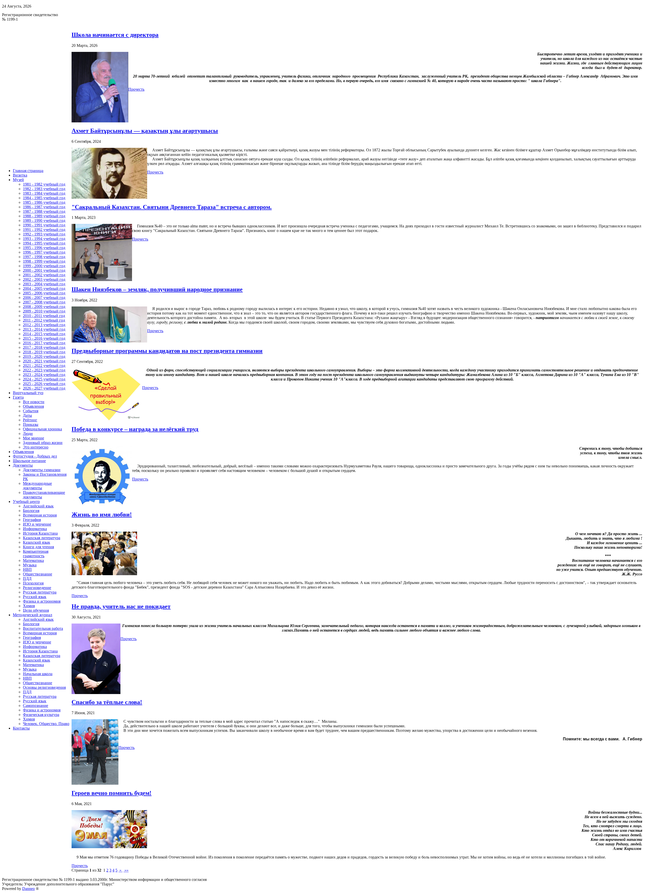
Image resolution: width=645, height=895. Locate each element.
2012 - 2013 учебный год (44, 325)
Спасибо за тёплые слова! (107, 702)
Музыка (30, 565)
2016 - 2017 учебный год (44, 343)
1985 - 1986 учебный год (44, 202)
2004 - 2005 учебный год (44, 288)
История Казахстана (40, 533)
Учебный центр (26, 501)
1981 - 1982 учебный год (44, 184)
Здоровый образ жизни (42, 442)
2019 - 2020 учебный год (44, 356)
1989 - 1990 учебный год (44, 220)
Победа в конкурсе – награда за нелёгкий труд (135, 429)
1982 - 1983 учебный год (44, 189)
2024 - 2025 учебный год (44, 379)
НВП (27, 569)
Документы (23, 465)
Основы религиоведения (44, 687)
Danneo (28, 888)
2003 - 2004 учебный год (44, 284)
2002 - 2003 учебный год (44, 279)
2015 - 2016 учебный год (44, 338)
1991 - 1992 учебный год (44, 229)
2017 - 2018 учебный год (44, 347)
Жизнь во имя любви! (102, 514)
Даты (27, 415)
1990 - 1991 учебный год (44, 225)
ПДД (27, 578)
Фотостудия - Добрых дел (35, 456)
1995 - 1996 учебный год (44, 248)
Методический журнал (32, 615)
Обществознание (37, 574)
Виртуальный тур (28, 393)
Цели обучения (36, 610)
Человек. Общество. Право (46, 723)
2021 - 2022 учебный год (44, 365)
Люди (28, 433)
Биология (31, 510)
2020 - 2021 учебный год (44, 361)
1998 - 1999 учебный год (44, 261)
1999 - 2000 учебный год (44, 266)
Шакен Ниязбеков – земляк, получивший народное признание (157, 289)
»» (125, 870)
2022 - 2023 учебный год (44, 370)
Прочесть (136, 89)
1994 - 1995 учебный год (44, 243)
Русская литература (39, 592)
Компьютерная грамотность (35, 553)
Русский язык (34, 597)
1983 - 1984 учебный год (44, 193)
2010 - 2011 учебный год (44, 316)
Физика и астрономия (41, 601)
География (32, 520)
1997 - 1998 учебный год (44, 257)
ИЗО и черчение (37, 524)
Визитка (20, 175)
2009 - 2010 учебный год (44, 311)
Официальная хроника (42, 429)
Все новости (33, 402)
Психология (33, 583)
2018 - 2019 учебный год (44, 352)
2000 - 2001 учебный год (44, 270)
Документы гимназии (41, 470)
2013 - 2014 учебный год (44, 329)
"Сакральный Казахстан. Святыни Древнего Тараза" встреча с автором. (172, 207)
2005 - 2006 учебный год (44, 293)
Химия (29, 606)
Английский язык (38, 506)
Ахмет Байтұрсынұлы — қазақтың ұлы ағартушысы (145, 130)
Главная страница (28, 170)
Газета (18, 397)
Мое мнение (33, 438)
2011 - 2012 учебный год (44, 320)
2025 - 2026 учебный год (44, 384)
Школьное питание (29, 461)
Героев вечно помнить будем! (111, 793)
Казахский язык (36, 542)
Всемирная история (40, 515)
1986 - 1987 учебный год (44, 207)
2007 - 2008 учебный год (44, 302)
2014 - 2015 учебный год (44, 334)
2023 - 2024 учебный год (44, 374)
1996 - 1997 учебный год (44, 252)
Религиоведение (37, 588)
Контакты (21, 728)
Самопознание (35, 705)
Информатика (35, 529)
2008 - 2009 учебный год (44, 306)
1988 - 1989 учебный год (44, 216)
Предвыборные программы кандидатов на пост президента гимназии (167, 351)
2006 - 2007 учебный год (44, 297)
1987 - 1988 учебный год (44, 211)
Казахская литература (41, 538)
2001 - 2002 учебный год (44, 275)
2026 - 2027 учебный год (44, 388)
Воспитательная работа (43, 628)
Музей (18, 180)
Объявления (33, 406)
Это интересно (35, 447)
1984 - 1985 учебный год (44, 198)
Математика (33, 560)
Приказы (30, 424)
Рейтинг (30, 420)
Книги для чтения (38, 547)
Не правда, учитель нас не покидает (121, 606)
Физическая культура (41, 714)
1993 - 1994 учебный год (44, 238)
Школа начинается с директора (115, 34)
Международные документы (37, 485)
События (30, 411)
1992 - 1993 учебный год (44, 234)
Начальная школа (37, 674)
